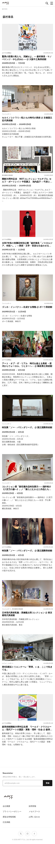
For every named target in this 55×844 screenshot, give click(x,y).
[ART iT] (27, 797)
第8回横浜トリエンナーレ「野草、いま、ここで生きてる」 (27, 668)
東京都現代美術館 (7, 175)
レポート (10, 663)
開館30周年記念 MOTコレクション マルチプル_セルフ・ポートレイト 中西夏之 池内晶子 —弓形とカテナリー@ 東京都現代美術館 (27, 180)
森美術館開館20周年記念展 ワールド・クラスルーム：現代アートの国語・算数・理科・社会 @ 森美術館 (27, 728)
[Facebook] (34, 833)
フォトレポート (6, 114)
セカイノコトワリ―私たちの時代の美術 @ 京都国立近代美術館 (27, 119)
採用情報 (32, 806)
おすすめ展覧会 (6, 53)
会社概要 (6, 806)
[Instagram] (27, 833)
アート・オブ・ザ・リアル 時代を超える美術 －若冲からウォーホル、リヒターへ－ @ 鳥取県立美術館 (27, 364)
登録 (47, 783)
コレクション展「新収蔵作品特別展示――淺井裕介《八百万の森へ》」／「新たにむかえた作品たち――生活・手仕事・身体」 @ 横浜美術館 (26, 488)
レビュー (4, 663)
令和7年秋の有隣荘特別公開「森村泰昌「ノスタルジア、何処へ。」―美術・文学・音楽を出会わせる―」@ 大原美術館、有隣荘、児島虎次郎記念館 (27, 244)
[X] (20, 833)
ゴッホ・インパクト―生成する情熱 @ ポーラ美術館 (27, 307)
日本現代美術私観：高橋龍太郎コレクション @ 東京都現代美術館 (27, 614)
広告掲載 (6, 822)
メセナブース (34, 811)
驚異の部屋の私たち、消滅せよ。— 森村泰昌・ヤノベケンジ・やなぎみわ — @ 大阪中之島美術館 (27, 57)
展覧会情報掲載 (9, 817)
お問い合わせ (34, 817)
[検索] (47, 3)
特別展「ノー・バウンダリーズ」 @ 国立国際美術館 (27, 427)
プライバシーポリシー (12, 811)
